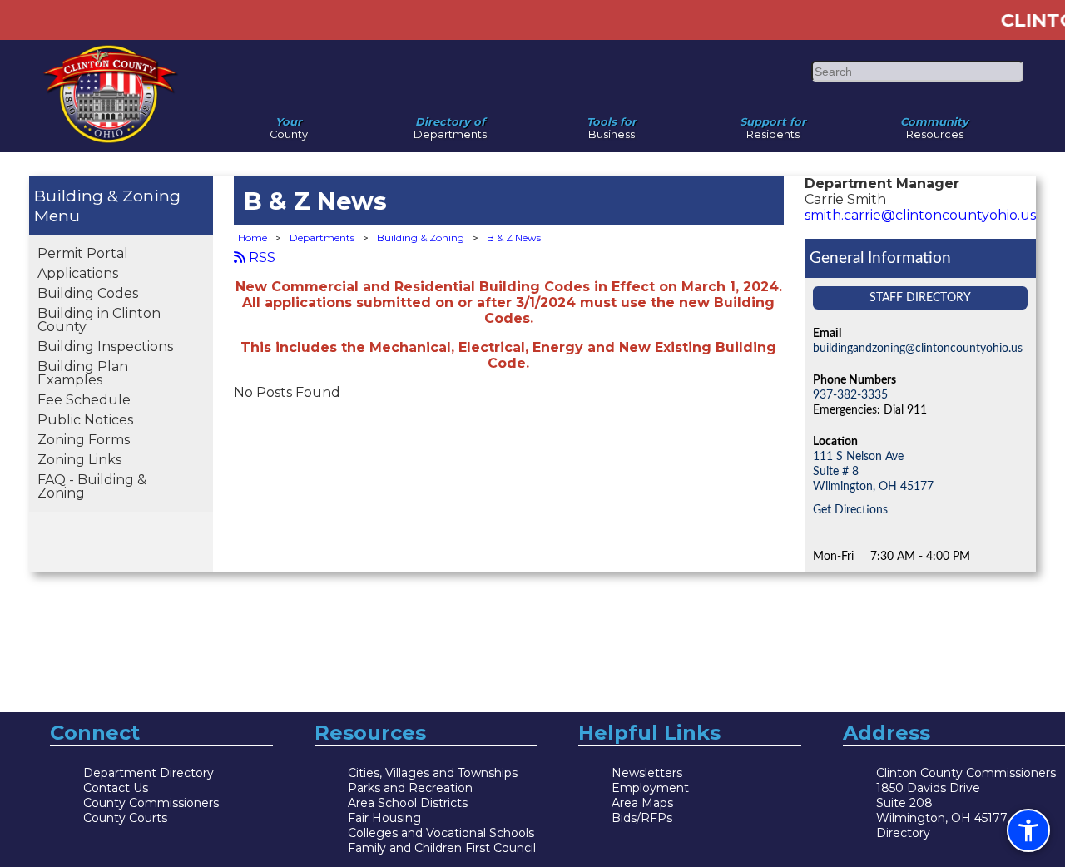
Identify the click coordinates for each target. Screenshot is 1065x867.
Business (612, 124)
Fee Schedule (84, 400)
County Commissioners (151, 802)
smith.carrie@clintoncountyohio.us (920, 215)
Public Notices (85, 420)
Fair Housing (384, 817)
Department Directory (148, 772)
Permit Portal (82, 253)
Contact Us (115, 787)
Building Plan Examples (82, 373)
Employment (650, 787)
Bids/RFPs (642, 817)
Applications (77, 273)
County (289, 124)
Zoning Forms (83, 440)
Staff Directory (920, 297)
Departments (450, 124)
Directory (903, 832)
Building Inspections (105, 346)
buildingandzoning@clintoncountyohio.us (918, 348)
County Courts (125, 817)
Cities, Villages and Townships (433, 772)
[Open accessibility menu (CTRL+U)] (1028, 830)
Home (252, 237)
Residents (773, 124)
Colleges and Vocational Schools (441, 832)
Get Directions (850, 509)
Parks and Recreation (410, 787)
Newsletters (647, 772)
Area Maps (642, 802)
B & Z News (514, 237)
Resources (934, 124)
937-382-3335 (850, 395)
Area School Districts (408, 802)
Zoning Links (79, 460)
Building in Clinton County (99, 319)
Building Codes (87, 293)
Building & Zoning (107, 196)
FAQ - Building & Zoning (91, 486)
